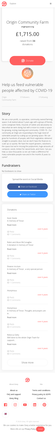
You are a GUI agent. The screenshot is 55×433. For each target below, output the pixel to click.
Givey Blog (13, 398)
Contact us (41, 398)
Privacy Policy (30, 429)
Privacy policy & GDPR (41, 394)
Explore (13, 3)
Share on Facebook (28, 186)
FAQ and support (14, 394)
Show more (27, 362)
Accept (40, 429)
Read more (11, 225)
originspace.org (27, 26)
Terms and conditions (41, 390)
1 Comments (14, 234)
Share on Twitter (29, 194)
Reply (11, 231)
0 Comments (14, 300)
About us (14, 390)
